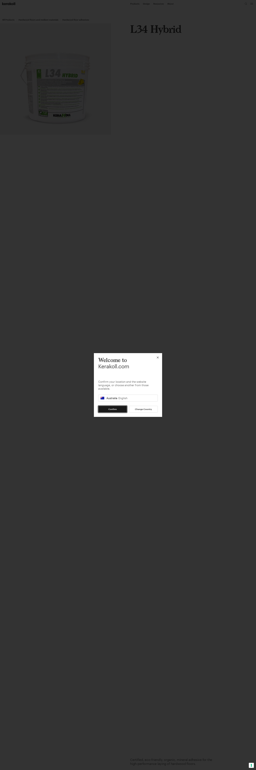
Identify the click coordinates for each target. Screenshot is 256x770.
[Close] (157, 357)
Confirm (112, 409)
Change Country (143, 409)
